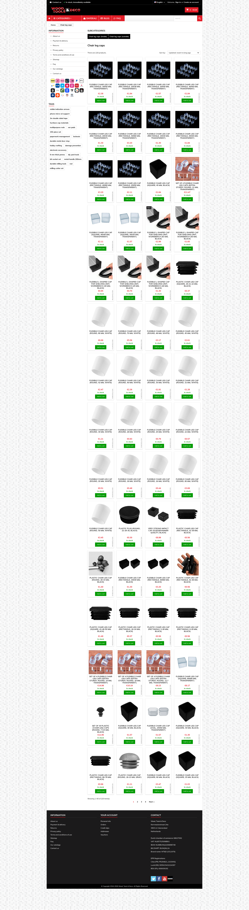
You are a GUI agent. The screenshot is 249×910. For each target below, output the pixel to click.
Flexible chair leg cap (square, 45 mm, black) (158, 184)
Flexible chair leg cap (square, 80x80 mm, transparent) (187, 678)
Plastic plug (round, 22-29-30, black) (129, 529)
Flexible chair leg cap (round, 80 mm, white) (100, 332)
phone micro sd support (60, 114)
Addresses (105, 831)
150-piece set (55, 132)
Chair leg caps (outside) (119, 36)
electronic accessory (58, 150)
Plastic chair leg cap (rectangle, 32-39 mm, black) (187, 530)
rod (71, 164)
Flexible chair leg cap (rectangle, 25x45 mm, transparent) (187, 136)
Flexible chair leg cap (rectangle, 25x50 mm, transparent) (129, 185)
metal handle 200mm (72, 159)
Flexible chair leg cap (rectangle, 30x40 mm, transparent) (187, 86)
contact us (56, 2)
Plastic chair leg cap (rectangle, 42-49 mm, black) (187, 580)
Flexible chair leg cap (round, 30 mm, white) (100, 431)
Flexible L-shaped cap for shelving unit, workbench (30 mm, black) (100, 285)
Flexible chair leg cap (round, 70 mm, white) (129, 332)
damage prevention (73, 145)
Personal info (106, 821)
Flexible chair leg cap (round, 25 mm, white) (158, 431)
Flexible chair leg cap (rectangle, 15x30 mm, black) (129, 580)
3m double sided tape (58, 118)
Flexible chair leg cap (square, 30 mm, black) (187, 727)
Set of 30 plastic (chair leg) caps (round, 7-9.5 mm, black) (100, 729)
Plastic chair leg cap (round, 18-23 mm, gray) (129, 776)
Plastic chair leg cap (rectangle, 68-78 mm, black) (101, 777)
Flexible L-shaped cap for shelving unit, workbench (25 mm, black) (129, 285)
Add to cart (101, 101)
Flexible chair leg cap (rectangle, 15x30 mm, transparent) (158, 136)
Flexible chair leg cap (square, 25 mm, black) (187, 776)
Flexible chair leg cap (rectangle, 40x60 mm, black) (158, 580)
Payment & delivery (60, 41)
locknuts (76, 136)
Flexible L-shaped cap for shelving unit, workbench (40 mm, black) (158, 285)
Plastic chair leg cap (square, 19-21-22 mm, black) (187, 284)
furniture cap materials (59, 123)
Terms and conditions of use (63, 55)
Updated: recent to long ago (184, 52)
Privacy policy (57, 50)
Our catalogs (57, 69)
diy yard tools (73, 155)
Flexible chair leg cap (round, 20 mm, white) (100, 480)
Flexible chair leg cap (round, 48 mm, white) (158, 332)
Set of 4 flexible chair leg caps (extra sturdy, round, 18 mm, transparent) (129, 679)
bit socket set (55, 159)
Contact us (56, 73)
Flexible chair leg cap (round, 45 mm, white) (187, 332)
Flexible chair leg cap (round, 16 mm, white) (158, 480)
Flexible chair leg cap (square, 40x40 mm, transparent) (100, 234)
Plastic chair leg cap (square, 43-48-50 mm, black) (101, 629)
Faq (54, 64)
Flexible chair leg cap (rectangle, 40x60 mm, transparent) (100, 185)
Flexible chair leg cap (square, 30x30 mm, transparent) (129, 234)
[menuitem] (49, 18)
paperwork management (60, 136)
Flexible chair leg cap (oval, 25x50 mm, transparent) (158, 728)
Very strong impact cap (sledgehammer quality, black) (158, 530)
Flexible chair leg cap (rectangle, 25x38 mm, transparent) (129, 86)
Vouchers (104, 835)
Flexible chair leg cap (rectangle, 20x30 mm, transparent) (100, 136)
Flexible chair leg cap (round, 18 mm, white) (129, 480)
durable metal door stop (60, 141)
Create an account (191, 2)
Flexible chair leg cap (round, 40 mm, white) (129, 381)
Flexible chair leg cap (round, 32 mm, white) (187, 381)
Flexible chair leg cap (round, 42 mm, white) (100, 381)
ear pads (71, 127)
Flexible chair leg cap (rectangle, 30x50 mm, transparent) (100, 86)
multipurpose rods (57, 127)
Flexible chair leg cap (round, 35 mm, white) (158, 381)
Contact (156, 815)
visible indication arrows (60, 109)
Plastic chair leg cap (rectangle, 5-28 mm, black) (158, 629)
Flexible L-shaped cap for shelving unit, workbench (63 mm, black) (158, 235)
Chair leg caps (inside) (98, 36)
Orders (103, 825)
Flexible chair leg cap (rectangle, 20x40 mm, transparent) (158, 86)
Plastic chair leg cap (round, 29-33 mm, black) (101, 580)
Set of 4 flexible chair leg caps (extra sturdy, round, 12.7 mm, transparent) (158, 679)
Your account (109, 815)
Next (152, 802)
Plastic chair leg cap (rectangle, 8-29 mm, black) (187, 629)
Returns (55, 45)
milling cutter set (56, 168)
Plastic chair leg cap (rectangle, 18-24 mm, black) (129, 629)
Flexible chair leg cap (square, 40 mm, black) (129, 727)
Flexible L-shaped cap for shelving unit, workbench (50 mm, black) (187, 235)
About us (56, 36)
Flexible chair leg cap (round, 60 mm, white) (187, 480)
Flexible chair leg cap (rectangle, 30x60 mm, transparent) (129, 136)
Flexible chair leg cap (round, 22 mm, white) (187, 431)
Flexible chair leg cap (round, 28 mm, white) (129, 431)
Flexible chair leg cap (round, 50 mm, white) (100, 529)
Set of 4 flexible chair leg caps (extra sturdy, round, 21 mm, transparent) (187, 186)
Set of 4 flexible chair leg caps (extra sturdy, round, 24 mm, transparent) (100, 679)
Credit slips (105, 828)
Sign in (178, 2)
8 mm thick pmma (57, 155)
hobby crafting (56, 145)
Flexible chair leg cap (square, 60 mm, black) (158, 776)
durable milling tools (58, 164)
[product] (101, 70)
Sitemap (55, 59)
